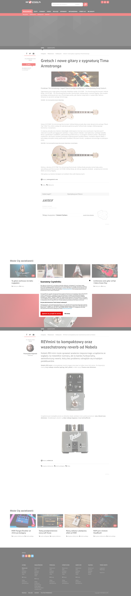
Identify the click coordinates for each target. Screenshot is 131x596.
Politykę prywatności (67, 289)
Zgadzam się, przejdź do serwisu (51, 313)
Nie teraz (67, 313)
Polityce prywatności (67, 308)
